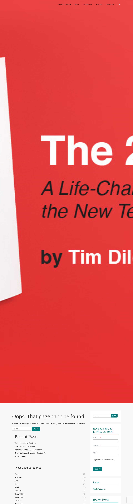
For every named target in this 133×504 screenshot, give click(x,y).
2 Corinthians (20, 497)
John (16, 484)
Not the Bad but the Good (25, 446)
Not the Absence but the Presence (28, 450)
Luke (17, 481)
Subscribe (99, 4)
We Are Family (20, 456)
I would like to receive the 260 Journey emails (104, 460)
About (77, 4)
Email (95, 452)
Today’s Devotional (64, 4)
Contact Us (110, 4)
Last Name (97, 445)
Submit (97, 469)
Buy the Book (87, 4)
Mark (17, 487)
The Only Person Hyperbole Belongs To (30, 453)
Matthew (18, 477)
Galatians (18, 501)
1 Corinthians (20, 494)
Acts (16, 474)
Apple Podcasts (99, 489)
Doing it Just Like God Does (25, 443)
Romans (18, 491)
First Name (97, 438)
